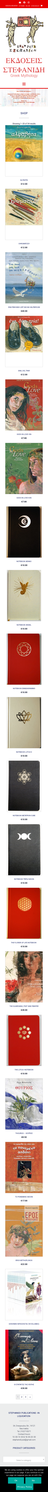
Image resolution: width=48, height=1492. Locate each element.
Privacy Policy (24, 1486)
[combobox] (24, 1459)
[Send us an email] (20, 2)
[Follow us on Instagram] (28, 2)
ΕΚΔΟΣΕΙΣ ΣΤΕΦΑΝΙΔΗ (24, 65)
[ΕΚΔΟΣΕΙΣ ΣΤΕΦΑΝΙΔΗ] (24, 35)
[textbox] (24, 1460)
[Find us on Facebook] (24, 2)
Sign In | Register (11, 6)
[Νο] (38, 1479)
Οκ (16, 1480)
